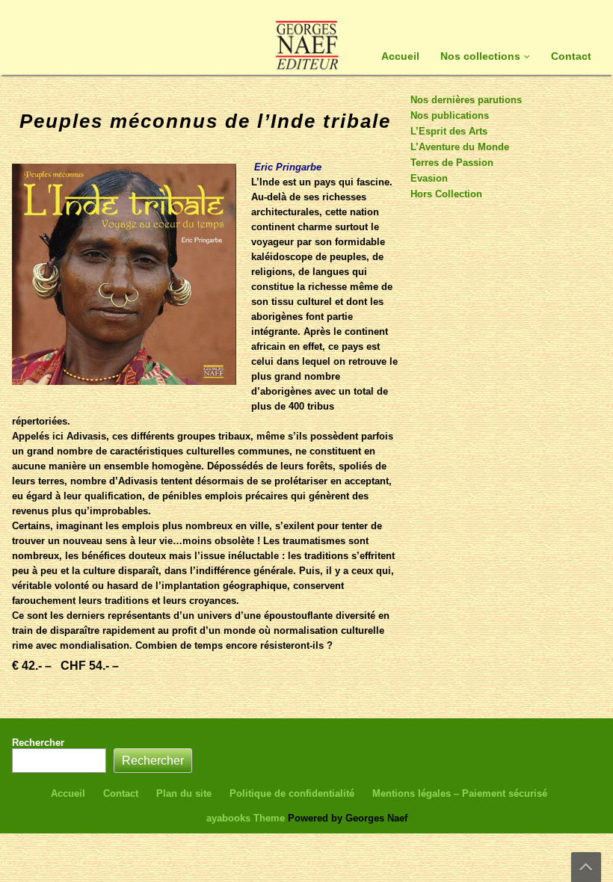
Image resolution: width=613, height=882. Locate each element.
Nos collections (480, 56)
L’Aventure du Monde (459, 146)
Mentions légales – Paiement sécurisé (459, 793)
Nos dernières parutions (466, 99)
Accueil (400, 56)
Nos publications (449, 115)
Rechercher (38, 742)
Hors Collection (446, 194)
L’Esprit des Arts (448, 131)
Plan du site (184, 793)
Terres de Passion (451, 162)
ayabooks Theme (247, 818)
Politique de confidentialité (292, 793)
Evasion (429, 178)
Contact (571, 56)
